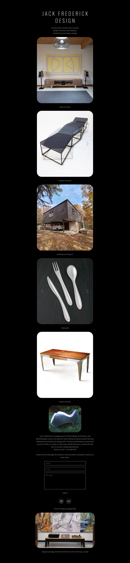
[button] (61, 501)
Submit (65, 493)
